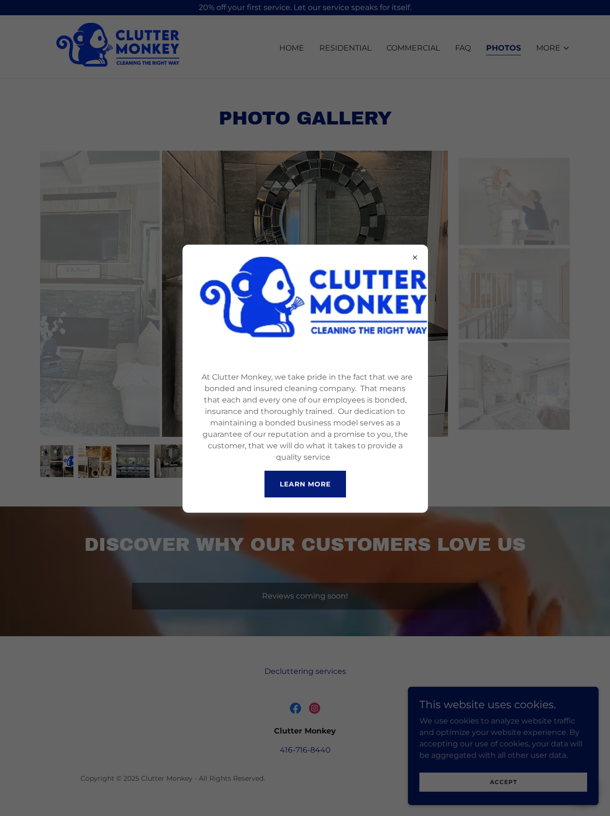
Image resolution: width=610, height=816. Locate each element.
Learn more (305, 484)
